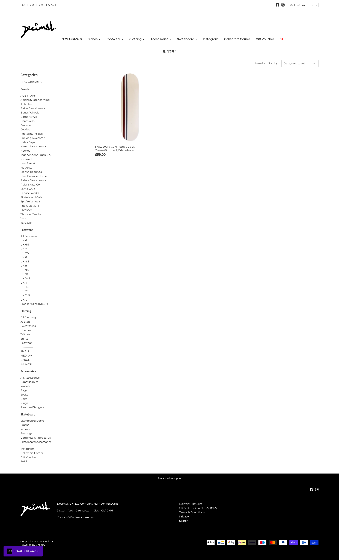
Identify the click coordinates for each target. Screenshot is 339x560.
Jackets (25, 321)
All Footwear (28, 236)
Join (35, 5)
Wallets (25, 386)
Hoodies (25, 330)
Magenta (26, 167)
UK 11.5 (24, 287)
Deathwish (27, 121)
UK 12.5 (25, 295)
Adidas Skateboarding (35, 99)
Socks (24, 394)
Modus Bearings (31, 171)
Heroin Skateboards (33, 146)
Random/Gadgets (32, 407)
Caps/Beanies (29, 382)
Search (183, 520)
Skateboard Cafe (31, 197)
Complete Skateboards (35, 437)
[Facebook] (277, 4)
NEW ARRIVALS (30, 82)
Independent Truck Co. (35, 155)
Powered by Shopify (32, 544)
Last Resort (27, 163)
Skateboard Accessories (35, 442)
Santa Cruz (27, 188)
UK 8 (23, 257)
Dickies (25, 129)
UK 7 (23, 248)
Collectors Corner (31, 453)
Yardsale (26, 222)
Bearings (26, 433)
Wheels (25, 429)
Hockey (25, 150)
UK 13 (24, 299)
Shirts (24, 338)
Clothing (25, 311)
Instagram (27, 448)
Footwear (26, 229)
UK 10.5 (25, 278)
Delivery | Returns (190, 503)
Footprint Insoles (31, 133)
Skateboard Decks (32, 420)
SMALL (25, 351)
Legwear (26, 343)
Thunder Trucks (30, 214)
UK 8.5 (24, 261)
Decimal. (48, 541)
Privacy (184, 516)
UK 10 (24, 274)
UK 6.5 (24, 244)
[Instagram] (283, 4)
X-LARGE (26, 364)
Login (24, 5)
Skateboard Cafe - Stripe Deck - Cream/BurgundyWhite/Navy (115, 148)
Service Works (29, 193)
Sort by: (273, 63)
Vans (23, 218)
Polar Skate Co (30, 184)
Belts (23, 398)
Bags (23, 390)
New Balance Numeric (35, 176)
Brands (24, 89)
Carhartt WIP (29, 116)
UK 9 (23, 265)
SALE (23, 461)
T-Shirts (25, 334)
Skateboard (27, 414)
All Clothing (28, 317)
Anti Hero (26, 104)
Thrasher (26, 210)
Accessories (28, 371)
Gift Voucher (28, 457)
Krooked (26, 159)
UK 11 (23, 282)
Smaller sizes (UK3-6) (34, 304)
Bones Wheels (29, 112)
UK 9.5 (24, 270)
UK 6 (23, 240)
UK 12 (24, 291)
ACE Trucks (27, 95)
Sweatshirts (28, 326)
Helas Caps (27, 142)
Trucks (24, 425)
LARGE (25, 359)
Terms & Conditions (192, 512)
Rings (24, 403)
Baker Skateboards (32, 108)
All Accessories (30, 377)
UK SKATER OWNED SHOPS (198, 508)
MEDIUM (26, 355)
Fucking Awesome (32, 138)
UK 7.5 (24, 253)
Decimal (25, 125)
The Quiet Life (29, 205)
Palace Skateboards (33, 180)
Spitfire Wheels (30, 201)
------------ (26, 347)
